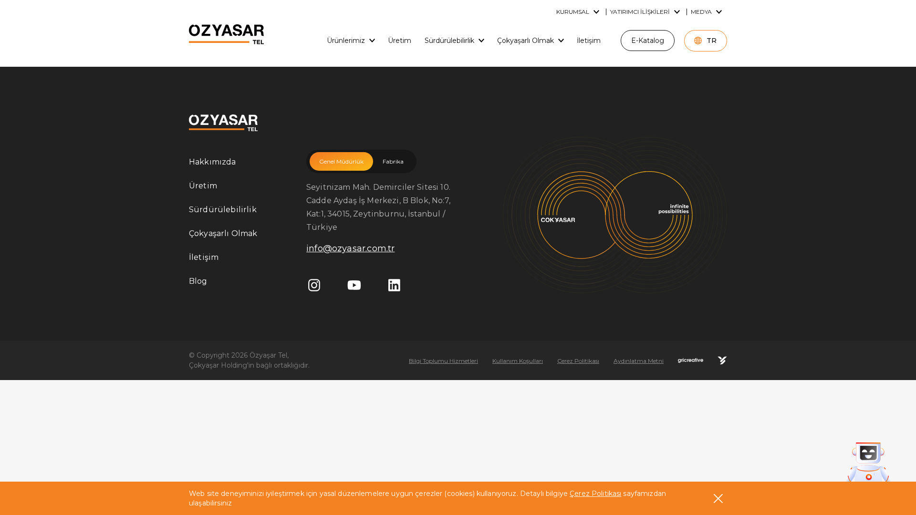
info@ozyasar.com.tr (350, 248)
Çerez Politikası (595, 493)
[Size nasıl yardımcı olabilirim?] (868, 464)
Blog (198, 281)
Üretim (203, 185)
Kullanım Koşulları (517, 360)
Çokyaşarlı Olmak (223, 233)
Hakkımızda (212, 161)
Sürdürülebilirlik (223, 209)
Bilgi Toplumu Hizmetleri (443, 360)
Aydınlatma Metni (639, 360)
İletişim (204, 257)
